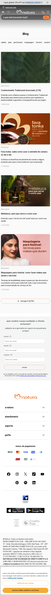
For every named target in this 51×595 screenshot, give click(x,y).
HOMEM (39, 42)
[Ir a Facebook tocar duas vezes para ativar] (8, 474)
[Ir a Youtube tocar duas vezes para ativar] (42, 474)
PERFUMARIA (17, 42)
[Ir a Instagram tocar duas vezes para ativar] (17, 474)
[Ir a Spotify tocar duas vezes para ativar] (25, 482)
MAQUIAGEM (29, 42)
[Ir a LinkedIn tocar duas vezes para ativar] (34, 482)
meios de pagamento (25, 446)
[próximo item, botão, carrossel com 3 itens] (42, 2)
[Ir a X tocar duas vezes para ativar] (25, 474)
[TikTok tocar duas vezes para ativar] (34, 474)
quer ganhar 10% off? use (15, 2)
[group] (23, 2)
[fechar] (47, 2)
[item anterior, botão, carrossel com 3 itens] (4, 2)
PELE (10, 42)
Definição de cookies (25, 583)
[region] (25, 580)
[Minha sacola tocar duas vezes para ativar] (48, 11)
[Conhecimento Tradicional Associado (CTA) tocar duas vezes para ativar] (25, 67)
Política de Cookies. (15, 578)
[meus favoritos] (8, 11)
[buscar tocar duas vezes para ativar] (46, 17)
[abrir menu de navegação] (2, 11)
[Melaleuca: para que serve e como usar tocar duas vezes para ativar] (25, 190)
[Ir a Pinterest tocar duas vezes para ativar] (17, 482)
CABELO (3, 42)
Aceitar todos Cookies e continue (25, 590)
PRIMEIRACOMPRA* (33, 2)
